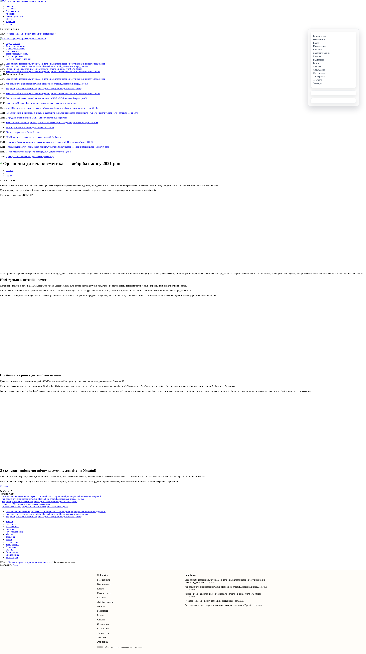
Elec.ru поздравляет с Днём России (23, 132)
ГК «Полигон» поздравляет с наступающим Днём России (34, 137)
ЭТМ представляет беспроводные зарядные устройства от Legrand (38, 151)
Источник (5, 486)
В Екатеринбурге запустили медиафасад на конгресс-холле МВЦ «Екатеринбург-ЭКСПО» (50, 142)
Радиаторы (11, 547)
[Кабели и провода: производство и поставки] (23, 1)
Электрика (11, 8)
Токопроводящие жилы (17, 54)
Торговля (10, 21)
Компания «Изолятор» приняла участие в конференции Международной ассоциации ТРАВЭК (52, 122)
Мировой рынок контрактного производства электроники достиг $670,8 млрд (44, 69)
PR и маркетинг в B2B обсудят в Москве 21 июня (30, 127)
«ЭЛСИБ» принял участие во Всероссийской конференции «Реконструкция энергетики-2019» (52, 108)
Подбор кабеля (13, 43)
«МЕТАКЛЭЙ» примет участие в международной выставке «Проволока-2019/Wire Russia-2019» (53, 71)
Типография (12, 557)
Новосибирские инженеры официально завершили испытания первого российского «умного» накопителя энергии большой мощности (72, 113)
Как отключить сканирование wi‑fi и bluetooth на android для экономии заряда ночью (47, 66)
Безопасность (12, 11)
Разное (9, 24)
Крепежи (10, 14)
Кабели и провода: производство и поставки (30, 562)
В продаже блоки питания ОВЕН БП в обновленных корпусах (36, 117)
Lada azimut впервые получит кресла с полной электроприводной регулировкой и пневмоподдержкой (56, 64)
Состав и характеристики (18, 59)
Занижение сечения (15, 46)
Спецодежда (12, 552)
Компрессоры (12, 544)
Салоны (9, 549)
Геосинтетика (12, 542)
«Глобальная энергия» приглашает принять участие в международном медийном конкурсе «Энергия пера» (58, 147)
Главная (9, 170)
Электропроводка (14, 56)
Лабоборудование (14, 16)
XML (15, 565)
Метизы (9, 19)
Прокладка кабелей (15, 48)
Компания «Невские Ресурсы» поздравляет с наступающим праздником (41, 103)
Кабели (9, 6)
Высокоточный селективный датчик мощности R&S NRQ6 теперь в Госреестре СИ (46, 98)
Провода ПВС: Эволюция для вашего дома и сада (30, 34)
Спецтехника (12, 555)
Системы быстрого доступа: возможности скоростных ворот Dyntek (35, 506)
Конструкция (12, 51)
